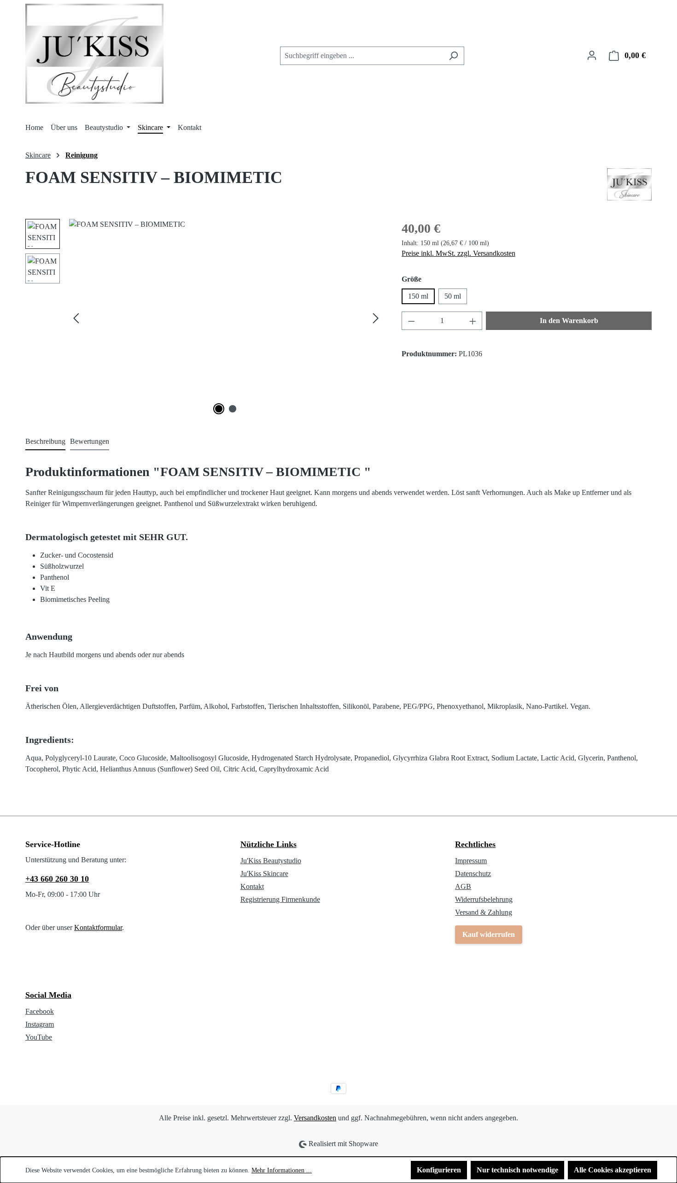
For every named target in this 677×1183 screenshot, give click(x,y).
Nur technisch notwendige (517, 1170)
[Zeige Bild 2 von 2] (232, 408)
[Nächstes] (376, 318)
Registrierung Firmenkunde (280, 899)
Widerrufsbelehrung (484, 899)
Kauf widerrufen (488, 934)
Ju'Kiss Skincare (264, 873)
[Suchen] (453, 56)
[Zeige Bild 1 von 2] (218, 408)
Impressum (471, 861)
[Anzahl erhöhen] (473, 321)
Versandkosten (315, 1118)
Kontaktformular (98, 927)
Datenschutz (473, 873)
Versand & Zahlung (483, 912)
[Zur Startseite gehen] (94, 54)
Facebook (39, 1011)
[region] (204, 318)
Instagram (39, 1024)
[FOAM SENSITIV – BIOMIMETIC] (226, 318)
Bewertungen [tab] (89, 441)
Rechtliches (475, 844)
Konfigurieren (439, 1170)
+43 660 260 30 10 (57, 878)
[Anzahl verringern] (411, 321)
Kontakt (252, 886)
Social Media (48, 995)
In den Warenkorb (569, 320)
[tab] (45, 442)
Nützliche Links (268, 844)
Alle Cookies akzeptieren (612, 1170)
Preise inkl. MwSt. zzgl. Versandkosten (458, 253)
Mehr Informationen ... (281, 1170)
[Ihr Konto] (592, 55)
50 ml (452, 296)
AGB (463, 886)
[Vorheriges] (76, 318)
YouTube (38, 1037)
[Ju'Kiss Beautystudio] (629, 184)
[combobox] (361, 56)
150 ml (418, 296)
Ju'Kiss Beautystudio (270, 861)
